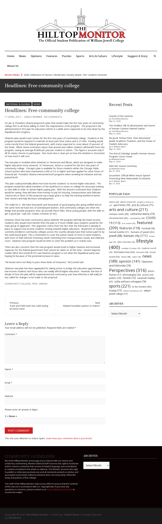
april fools (122, 205)
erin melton (128, 223)
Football (148, 228)
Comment (11, 334)
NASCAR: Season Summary (123, 165)
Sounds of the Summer (121, 116)
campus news (119, 213)
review (129, 278)
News (22, 56)
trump (115, 290)
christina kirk (118, 218)
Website (9, 396)
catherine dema (142, 214)
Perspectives (127, 270)
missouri (142, 252)
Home (10, 56)
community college (18, 283)
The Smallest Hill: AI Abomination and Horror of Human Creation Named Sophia (132, 127)
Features (51, 56)
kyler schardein (126, 242)
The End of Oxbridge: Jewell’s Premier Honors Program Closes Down (132, 155)
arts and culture (128, 209)
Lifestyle (117, 56)
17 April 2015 (13, 116)
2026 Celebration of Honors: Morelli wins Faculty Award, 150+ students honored (65, 74)
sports (119, 286)
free (34, 283)
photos (147, 274)
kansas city (136, 235)
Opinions (36, 56)
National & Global (18, 104)
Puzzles (66, 56)
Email (8, 382)
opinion (129, 261)
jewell (115, 236)
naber (136, 257)
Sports (80, 56)
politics (115, 277)
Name (9, 369)
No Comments (53, 116)
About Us (13, 66)
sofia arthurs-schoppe (130, 281)
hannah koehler (119, 232)
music (126, 256)
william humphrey (132, 291)
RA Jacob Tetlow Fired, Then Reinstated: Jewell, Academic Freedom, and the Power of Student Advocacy (132, 140)
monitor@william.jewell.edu (59, 489)
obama (43, 283)
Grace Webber (33, 116)
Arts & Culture (98, 56)
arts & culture (142, 205)
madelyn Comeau (130, 248)
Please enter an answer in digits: (21, 409)
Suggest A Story (138, 56)
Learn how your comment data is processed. (69, 438)
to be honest (142, 286)
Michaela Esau (124, 252)
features (129, 228)
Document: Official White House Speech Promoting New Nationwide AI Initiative (129, 177)
